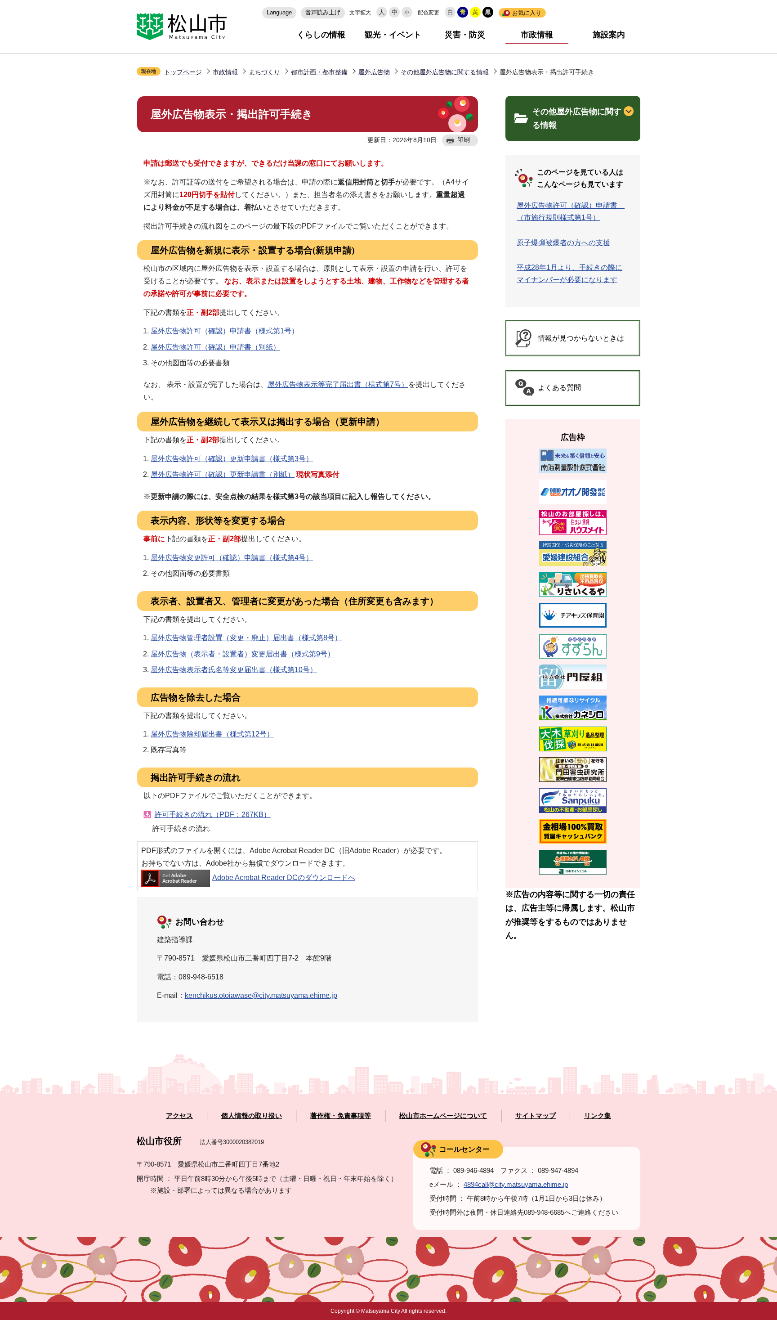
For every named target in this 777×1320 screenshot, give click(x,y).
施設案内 (609, 34)
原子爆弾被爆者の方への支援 (563, 243)
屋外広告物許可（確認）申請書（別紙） (215, 347)
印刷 (463, 139)
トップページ (183, 72)
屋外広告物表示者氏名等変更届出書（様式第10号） (234, 669)
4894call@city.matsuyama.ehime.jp (516, 1184)
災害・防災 (465, 34)
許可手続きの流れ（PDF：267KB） (213, 814)
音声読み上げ (322, 12)
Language (279, 12)
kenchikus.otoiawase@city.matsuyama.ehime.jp (261, 995)
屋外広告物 (374, 72)
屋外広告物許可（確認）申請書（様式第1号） (225, 331)
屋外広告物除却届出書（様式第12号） (212, 734)
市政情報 (537, 34)
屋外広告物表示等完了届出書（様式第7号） (338, 384)
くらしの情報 (321, 34)
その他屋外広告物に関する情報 (445, 72)
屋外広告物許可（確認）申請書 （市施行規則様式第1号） (571, 211)
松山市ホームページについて (443, 1115)
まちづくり (264, 72)
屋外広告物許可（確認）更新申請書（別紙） (223, 474)
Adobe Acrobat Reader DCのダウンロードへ (283, 877)
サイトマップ (535, 1115)
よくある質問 (559, 387)
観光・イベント (393, 34)
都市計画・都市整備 (319, 72)
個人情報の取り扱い (251, 1115)
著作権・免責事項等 (340, 1115)
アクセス (179, 1115)
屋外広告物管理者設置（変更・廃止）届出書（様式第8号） (246, 638)
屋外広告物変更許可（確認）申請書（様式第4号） (232, 557)
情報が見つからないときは (581, 338)
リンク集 (597, 1115)
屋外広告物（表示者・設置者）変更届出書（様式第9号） (243, 654)
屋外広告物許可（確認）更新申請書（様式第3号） (232, 458)
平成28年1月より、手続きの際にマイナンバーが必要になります (569, 273)
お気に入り (526, 12)
